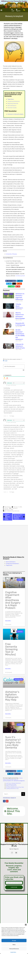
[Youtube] (7, 801)
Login (5, 360)
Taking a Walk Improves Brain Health (7, 516)
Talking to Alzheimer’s (11, 785)
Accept (14, 940)
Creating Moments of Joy (12, 788)
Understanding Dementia (13, 511)
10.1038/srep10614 (20, 275)
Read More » (8, 620)
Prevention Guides (12, 107)
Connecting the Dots (11, 784)
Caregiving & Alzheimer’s (13, 101)
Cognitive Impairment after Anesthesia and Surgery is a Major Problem (12, 600)
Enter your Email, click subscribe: (14, 878)
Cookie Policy (13, 952)
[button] (26, 924)
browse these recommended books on (14, 779)
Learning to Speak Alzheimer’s (13, 783)
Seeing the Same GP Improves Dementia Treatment (18, 516)
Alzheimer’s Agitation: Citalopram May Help (12, 695)
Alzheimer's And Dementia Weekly (14, 1)
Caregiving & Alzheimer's (12, 563)
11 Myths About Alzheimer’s (19, 306)
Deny (14, 944)
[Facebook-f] (4, 801)
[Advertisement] (14, 540)
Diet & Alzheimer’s (11, 105)
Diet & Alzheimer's (10, 561)
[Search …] (24, 10)
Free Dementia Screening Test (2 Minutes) (11, 649)
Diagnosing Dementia (12, 103)
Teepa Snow (9, 565)
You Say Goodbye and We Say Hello (15, 787)
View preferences (14, 948)
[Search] (23, 794)
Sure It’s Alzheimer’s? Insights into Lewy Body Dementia (13, 742)
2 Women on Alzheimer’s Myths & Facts (20, 346)
